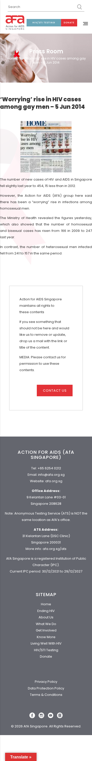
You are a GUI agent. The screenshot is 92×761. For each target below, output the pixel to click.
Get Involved (46, 630)
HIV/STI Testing (43, 22)
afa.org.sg (53, 481)
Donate (69, 22)
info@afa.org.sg (51, 474)
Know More (46, 637)
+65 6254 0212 (49, 468)
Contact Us (55, 390)
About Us (46, 617)
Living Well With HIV (46, 643)
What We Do (46, 623)
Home (11, 58)
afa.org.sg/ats (54, 548)
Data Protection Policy (46, 688)
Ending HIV (46, 610)
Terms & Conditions (46, 694)
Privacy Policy (46, 681)
